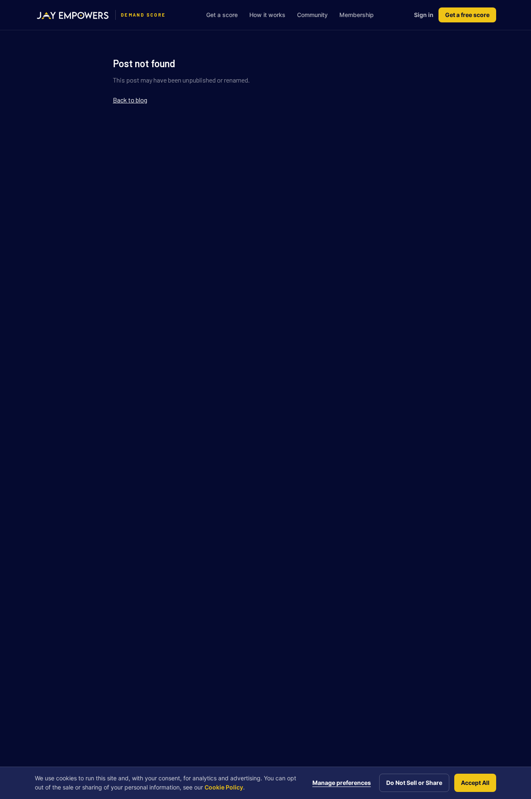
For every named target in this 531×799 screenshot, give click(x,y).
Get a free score (467, 14)
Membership (356, 14)
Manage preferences (341, 782)
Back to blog (130, 100)
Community (312, 14)
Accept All (475, 782)
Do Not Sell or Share (414, 782)
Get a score (222, 14)
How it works (267, 14)
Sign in (424, 14)
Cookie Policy (224, 787)
